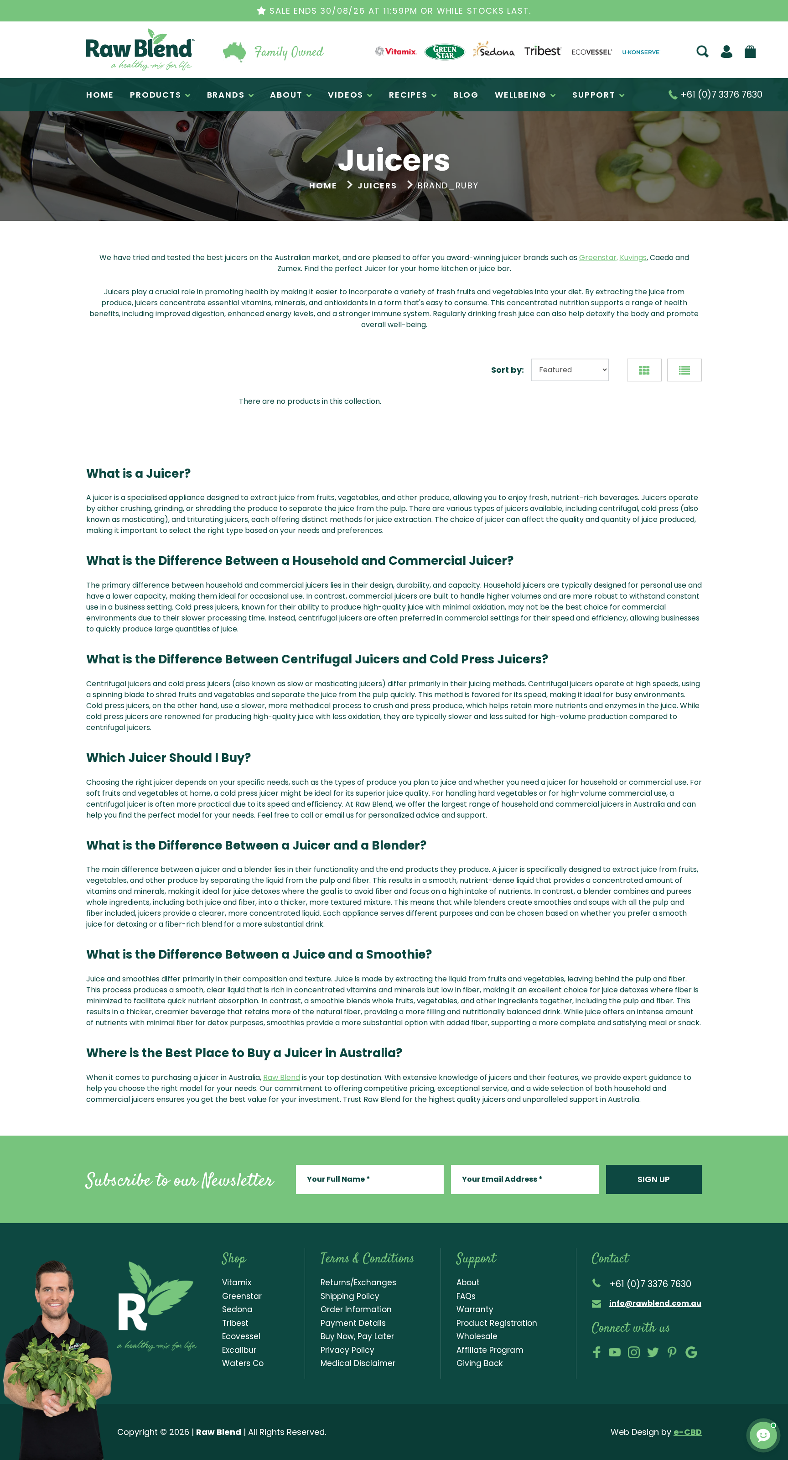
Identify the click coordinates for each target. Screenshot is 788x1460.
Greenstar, (598, 257)
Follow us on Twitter (653, 1352)
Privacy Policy (347, 1350)
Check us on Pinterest (672, 1352)
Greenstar (242, 1296)
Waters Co (243, 1363)
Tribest (235, 1323)
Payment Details (353, 1323)
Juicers (377, 185)
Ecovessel (241, 1336)
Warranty (474, 1309)
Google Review (691, 1352)
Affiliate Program (490, 1350)
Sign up (654, 1179)
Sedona (237, 1309)
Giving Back (479, 1363)
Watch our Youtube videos (615, 1352)
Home (323, 185)
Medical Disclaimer (358, 1363)
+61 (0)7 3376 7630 (720, 95)
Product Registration (496, 1323)
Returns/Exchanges (358, 1282)
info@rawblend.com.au (655, 1303)
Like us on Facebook (596, 1352)
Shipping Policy (350, 1296)
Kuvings (633, 257)
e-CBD (688, 1432)
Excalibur (239, 1350)
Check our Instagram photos (634, 1352)
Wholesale (477, 1336)
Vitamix (236, 1282)
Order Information (356, 1309)
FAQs (466, 1296)
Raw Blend (107, 70)
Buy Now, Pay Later (357, 1336)
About (468, 1282)
